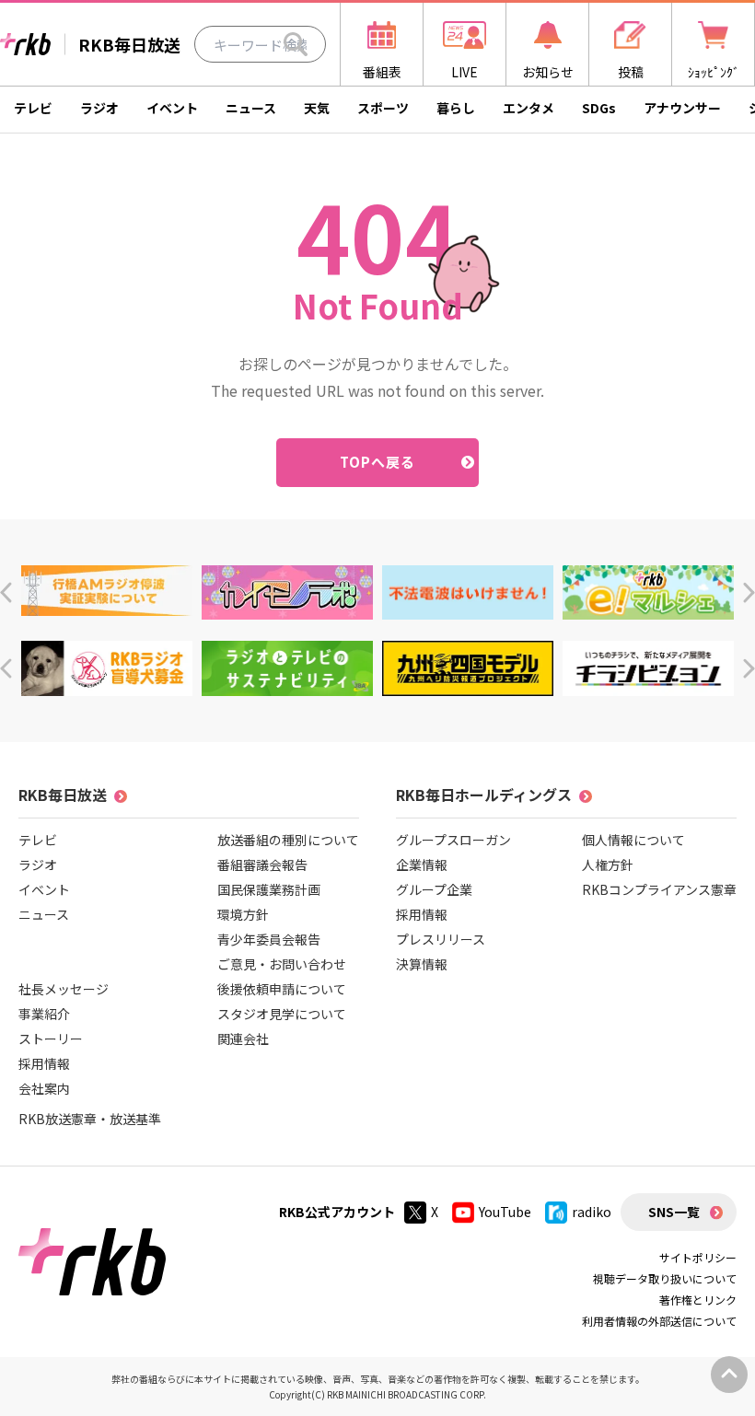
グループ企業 (434, 889)
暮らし (455, 108)
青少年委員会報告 (268, 939)
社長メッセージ (63, 989)
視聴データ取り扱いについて (665, 1278)
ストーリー (50, 1038)
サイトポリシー (698, 1257)
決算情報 (421, 964)
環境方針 (243, 914)
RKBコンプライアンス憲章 (659, 889)
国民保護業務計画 (268, 889)
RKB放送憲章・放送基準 (89, 1118)
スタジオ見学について (281, 1013)
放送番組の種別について (288, 839)
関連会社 (243, 1038)
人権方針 (607, 864)
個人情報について (633, 839)
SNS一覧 (674, 1211)
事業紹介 (44, 1013)
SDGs (599, 108)
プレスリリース (440, 939)
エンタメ (528, 108)
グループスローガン (453, 839)
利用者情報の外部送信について (659, 1321)
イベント (172, 108)
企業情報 (421, 864)
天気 (317, 108)
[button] (6, 592)
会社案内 (44, 1088)
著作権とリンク (698, 1299)
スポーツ (383, 108)
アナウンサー (682, 108)
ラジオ (99, 108)
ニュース (251, 108)
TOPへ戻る (378, 461)
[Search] (296, 44)
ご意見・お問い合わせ (281, 964)
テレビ (33, 108)
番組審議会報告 (262, 864)
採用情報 (44, 1063)
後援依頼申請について (281, 989)
